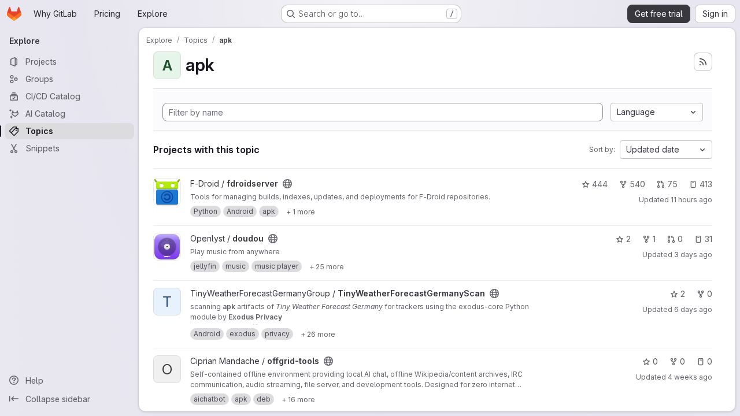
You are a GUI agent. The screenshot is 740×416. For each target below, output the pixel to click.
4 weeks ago (690, 377)
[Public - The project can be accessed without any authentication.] (287, 183)
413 (706, 184)
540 (637, 184)
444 (600, 184)
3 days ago (693, 254)
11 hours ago (691, 199)
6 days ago (693, 309)
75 (672, 184)
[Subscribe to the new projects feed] (703, 62)
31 (708, 239)
